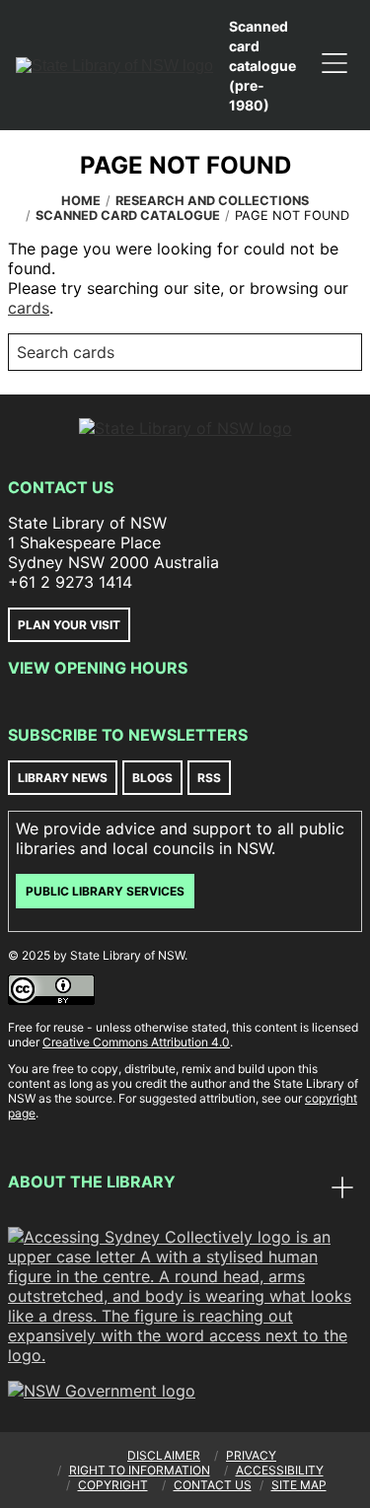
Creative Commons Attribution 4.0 (136, 1042)
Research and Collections (212, 200)
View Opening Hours (97, 668)
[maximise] (342, 1189)
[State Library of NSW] (114, 65)
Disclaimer (163, 1455)
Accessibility (280, 1470)
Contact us (213, 1484)
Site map (299, 1484)
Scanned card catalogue (128, 215)
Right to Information (139, 1470)
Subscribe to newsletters (128, 735)
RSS (209, 777)
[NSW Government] (101, 1390)
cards (28, 308)
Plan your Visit (69, 624)
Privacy (251, 1455)
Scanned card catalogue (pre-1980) (262, 65)
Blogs (152, 777)
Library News (63, 777)
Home (81, 200)
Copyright (113, 1484)
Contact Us (60, 487)
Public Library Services (105, 891)
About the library (92, 1181)
